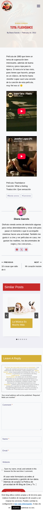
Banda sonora (13, 196)
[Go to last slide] (7, 315)
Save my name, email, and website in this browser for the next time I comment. (20, 470)
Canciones (26, 196)
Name (6, 439)
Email (6, 450)
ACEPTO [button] (16, 508)
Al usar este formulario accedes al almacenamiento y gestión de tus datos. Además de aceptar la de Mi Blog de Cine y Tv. (21, 480)
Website (6, 462)
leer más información (23, 504)
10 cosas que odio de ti (10, 266)
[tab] (16, 339)
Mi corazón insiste (33, 264)
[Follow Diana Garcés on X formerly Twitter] (21, 250)
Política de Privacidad (13, 389)
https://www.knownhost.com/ (26, 383)
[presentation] (21, 306)
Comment (8, 405)
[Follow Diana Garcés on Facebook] (17, 250)
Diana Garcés (14, 33)
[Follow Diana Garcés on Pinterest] (26, 250)
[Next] (36, 315)
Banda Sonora (21, 23)
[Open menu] (39, 6)
